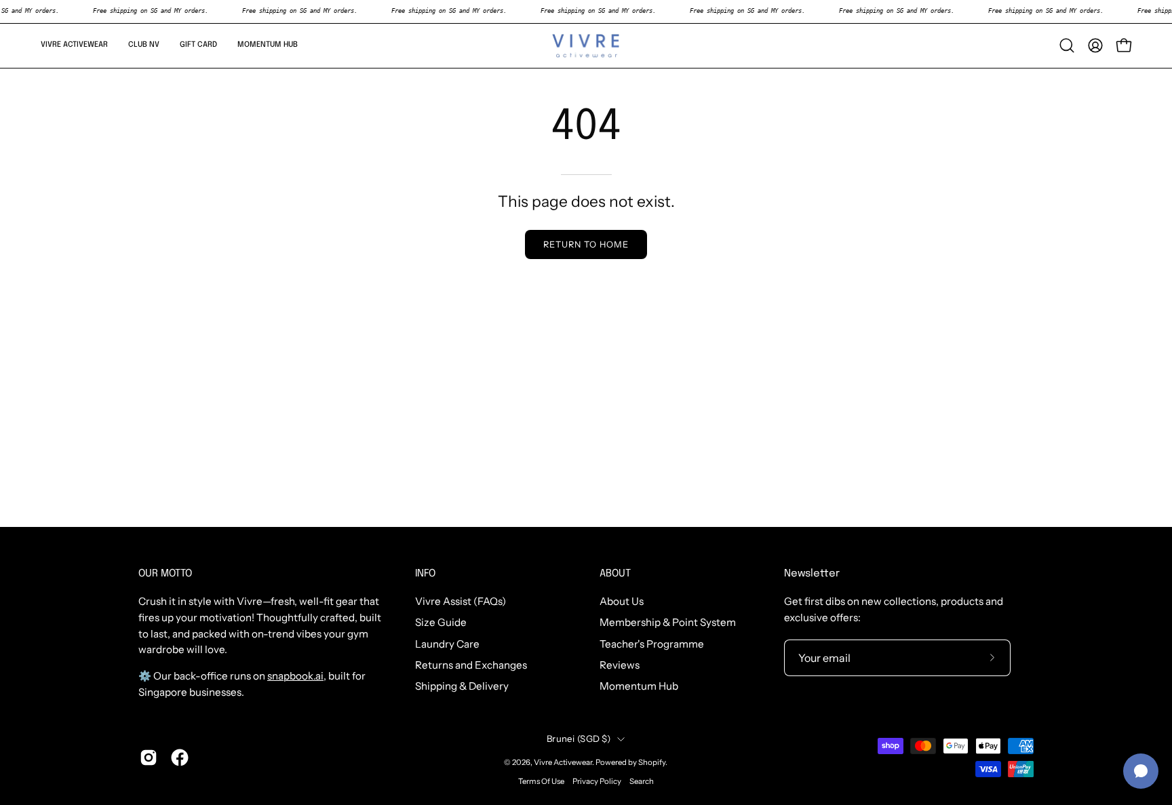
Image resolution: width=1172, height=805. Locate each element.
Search (641, 781)
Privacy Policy (596, 781)
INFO (425, 573)
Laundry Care (447, 643)
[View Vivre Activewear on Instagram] (148, 757)
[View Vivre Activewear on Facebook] (180, 757)
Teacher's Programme (652, 643)
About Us (622, 601)
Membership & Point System (668, 622)
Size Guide (441, 622)
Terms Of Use (541, 781)
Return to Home (585, 244)
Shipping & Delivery (462, 686)
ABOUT (615, 573)
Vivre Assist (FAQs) (460, 601)
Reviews (620, 665)
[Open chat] (1140, 771)
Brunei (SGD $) (578, 738)
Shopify (651, 762)
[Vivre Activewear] (586, 46)
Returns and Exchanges (471, 665)
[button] (74, 46)
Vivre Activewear (563, 762)
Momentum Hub (639, 686)
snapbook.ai (295, 675)
